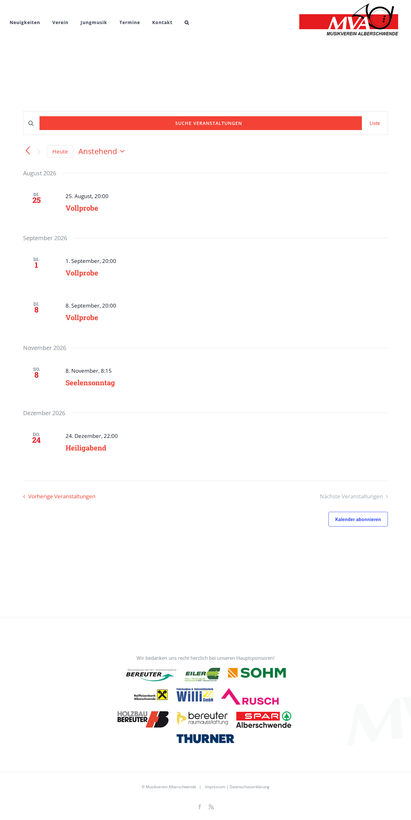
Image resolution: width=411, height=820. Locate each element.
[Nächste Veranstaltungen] (39, 152)
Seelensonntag (90, 382)
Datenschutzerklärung (249, 786)
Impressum (214, 786)
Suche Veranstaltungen (208, 123)
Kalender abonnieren (358, 519)
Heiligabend (86, 447)
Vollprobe (82, 208)
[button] (187, 22)
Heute (60, 151)
